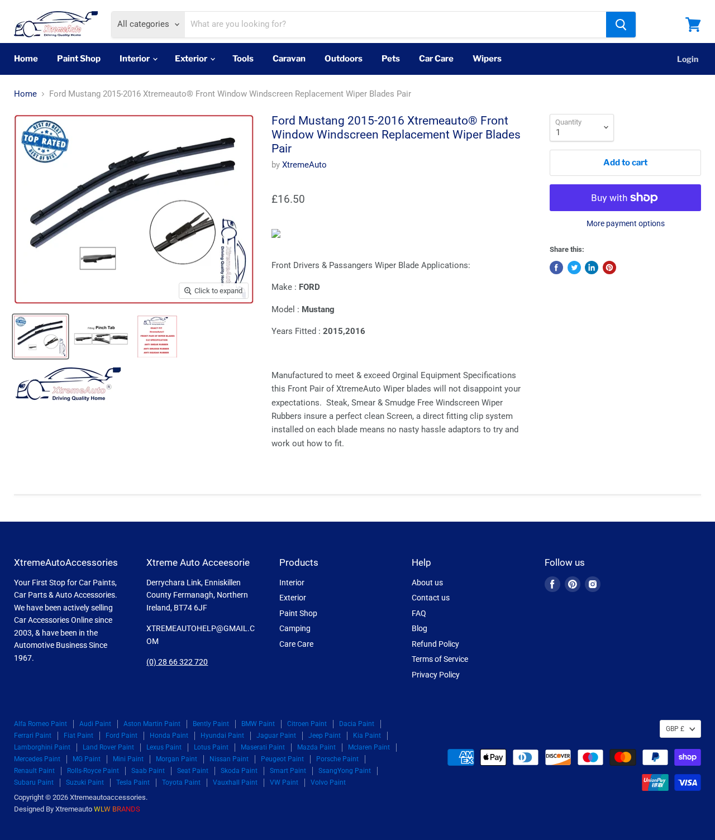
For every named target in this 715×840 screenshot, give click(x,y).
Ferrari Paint (32, 735)
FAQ (419, 613)
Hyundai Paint (222, 735)
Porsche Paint (337, 759)
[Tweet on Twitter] (574, 267)
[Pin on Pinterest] (609, 267)
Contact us (431, 597)
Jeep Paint (324, 735)
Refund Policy (435, 643)
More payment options (626, 223)
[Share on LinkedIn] (591, 267)
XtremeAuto (304, 165)
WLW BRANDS (117, 809)
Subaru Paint (34, 782)
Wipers (487, 59)
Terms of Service (440, 659)
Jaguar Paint (276, 735)
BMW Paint (258, 724)
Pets (391, 59)
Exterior (192, 59)
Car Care (436, 59)
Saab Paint (148, 771)
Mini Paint (128, 759)
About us (427, 582)
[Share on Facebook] (556, 267)
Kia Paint (367, 735)
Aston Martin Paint (151, 724)
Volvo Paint (328, 782)
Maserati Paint (263, 747)
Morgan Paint (176, 759)
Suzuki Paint (85, 782)
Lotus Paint (211, 747)
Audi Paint (95, 724)
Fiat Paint (78, 735)
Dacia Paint (356, 724)
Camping (295, 628)
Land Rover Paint (108, 747)
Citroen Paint (307, 724)
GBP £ (675, 729)
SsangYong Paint (344, 771)
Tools (243, 59)
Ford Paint (121, 735)
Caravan (289, 59)
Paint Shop (79, 59)
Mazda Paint (316, 747)
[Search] (621, 24)
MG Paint (87, 759)
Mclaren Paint (369, 747)
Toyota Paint (181, 782)
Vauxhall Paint (235, 782)
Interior (135, 59)
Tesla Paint (133, 782)
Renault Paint (34, 771)
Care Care (296, 643)
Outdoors (344, 59)
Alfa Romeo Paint (40, 724)
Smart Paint (288, 771)
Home (26, 59)
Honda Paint (169, 735)
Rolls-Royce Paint (93, 771)
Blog (419, 628)
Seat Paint (192, 771)
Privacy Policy (436, 674)
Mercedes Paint (37, 759)
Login (687, 59)
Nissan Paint (229, 759)
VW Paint (284, 782)
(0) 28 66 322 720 (177, 661)
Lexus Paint (164, 747)
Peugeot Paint (282, 759)
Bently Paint (211, 724)
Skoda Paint (239, 771)
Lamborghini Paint (42, 747)
